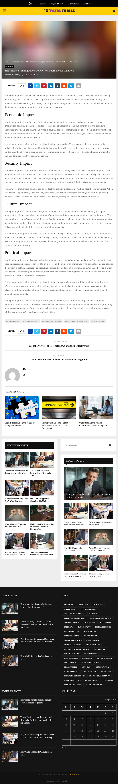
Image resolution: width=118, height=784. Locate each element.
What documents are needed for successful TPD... (42, 553)
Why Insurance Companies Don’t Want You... (100, 523)
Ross (9, 75)
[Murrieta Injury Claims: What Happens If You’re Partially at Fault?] (17, 541)
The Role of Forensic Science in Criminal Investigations (59, 359)
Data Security (84, 627)
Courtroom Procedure (74, 613)
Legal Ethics (70, 662)
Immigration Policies (51, 321)
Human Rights (92, 640)
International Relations (76, 321)
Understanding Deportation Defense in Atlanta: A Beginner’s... (42, 526)
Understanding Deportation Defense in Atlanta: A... (75, 575)
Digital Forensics (103, 627)
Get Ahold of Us (74, 4)
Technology (107, 680)
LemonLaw (86, 667)
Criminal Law (90, 622)
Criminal (93, 613)
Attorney (83, 605)
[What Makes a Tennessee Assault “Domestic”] (17, 513)
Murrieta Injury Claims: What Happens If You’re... (16, 553)
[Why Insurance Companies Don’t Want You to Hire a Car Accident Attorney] (17, 488)
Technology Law (94, 685)
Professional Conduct (99, 676)
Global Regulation (73, 640)
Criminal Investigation (74, 618)
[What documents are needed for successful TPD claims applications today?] (42, 541)
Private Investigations (74, 676)
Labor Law (87, 658)
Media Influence (71, 671)
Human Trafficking (72, 645)
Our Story (86, 4)
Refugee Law (91, 680)
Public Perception (72, 680)
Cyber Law (68, 627)
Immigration (9, 66)
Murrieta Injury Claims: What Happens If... (99, 575)
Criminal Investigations (101, 618)
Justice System (71, 658)
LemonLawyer (102, 667)
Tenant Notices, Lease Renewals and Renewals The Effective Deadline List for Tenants (36, 624)
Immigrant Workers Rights (76, 649)
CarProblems (70, 609)
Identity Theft (93, 645)
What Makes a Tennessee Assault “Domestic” (15, 525)
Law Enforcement (105, 658)
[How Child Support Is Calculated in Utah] (42, 488)
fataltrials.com (74, 775)
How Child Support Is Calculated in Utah (39, 499)
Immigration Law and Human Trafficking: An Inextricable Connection (55, 426)
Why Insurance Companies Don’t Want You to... (16, 499)
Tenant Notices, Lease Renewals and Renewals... (74, 523)
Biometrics (97, 605)
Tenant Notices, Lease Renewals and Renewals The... (40, 473)
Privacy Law (106, 671)
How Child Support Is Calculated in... (73, 549)
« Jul (64, 747)
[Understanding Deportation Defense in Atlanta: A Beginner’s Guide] (42, 513)
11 (74, 725)
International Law (92, 654)
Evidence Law (90, 631)
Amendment (69, 605)
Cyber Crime (105, 622)
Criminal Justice (71, 622)
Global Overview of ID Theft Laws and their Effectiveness (59, 346)
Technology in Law (73, 685)
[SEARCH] (110, 445)
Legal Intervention (90, 662)
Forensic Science (71, 636)
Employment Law (71, 631)
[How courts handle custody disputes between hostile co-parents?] (17, 460)
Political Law (97, 321)
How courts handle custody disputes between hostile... (16, 472)
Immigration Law (30, 321)
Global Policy (12, 321)
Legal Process (70, 667)
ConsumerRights (88, 609)
